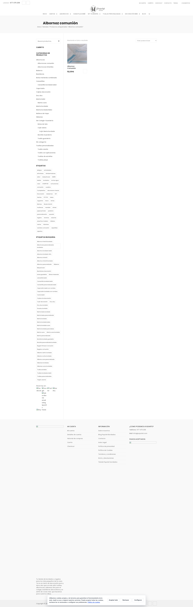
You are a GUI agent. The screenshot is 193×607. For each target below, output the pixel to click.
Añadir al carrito (85, 71)
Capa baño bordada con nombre (47, 291)
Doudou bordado (42, 308)
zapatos (39, 231)
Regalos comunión (43, 349)
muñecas (40, 207)
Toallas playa (43, 160)
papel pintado (41, 211)
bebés (39, 180)
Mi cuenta (142, 3)
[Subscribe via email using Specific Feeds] (44, 410)
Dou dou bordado (42, 305)
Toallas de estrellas (45, 156)
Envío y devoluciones (106, 458)
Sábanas (39, 117)
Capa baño (40, 88)
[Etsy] (38, 410)
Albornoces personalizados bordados (45, 246)
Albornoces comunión (46, 63)
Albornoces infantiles (45, 67)
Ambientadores (50, 173)
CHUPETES (45, 184)
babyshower (46, 177)
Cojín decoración (42, 302)
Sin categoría (41, 142)
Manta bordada (42, 106)
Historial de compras (75, 438)
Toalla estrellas (42, 369)
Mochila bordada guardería (45, 339)
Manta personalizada (43, 336)
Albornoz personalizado (44, 264)
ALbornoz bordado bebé (44, 251)
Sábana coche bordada (44, 356)
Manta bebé (40, 99)
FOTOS (46, 197)
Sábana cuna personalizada (45, 359)
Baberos (39, 71)
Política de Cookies (105, 450)
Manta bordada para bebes (45, 329)
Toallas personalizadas (112, 14)
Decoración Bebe (131, 14)
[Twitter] (49, 391)
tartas (39, 224)
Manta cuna (42, 103)
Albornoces (64, 14)
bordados (46, 180)
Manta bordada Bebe (44, 110)
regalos (39, 218)
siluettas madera (42, 221)
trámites (46, 224)
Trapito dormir (41, 380)
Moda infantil (48, 204)
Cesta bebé (41, 295)
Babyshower (41, 268)
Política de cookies (94, 602)
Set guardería (93, 14)
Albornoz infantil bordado (45, 261)
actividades (47, 170)
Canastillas (40, 81)
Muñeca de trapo (42, 113)
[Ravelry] (55, 391)
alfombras (40, 173)
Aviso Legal (102, 442)
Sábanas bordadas (43, 363)
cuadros (48, 187)
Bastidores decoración (44, 271)
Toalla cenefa (43, 149)
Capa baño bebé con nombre (46, 288)
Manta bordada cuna (43, 325)
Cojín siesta (42, 128)
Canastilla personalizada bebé (46, 285)
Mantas (52, 14)
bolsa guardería (42, 274)
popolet (51, 214)
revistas (46, 218)
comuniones (54, 184)
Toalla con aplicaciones (46, 153)
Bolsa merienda (54, 274)
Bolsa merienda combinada (46, 78)
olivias (54, 207)
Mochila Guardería (45, 135)
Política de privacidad (106, 446)
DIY (56, 194)
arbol (38, 177)
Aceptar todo (113, 600)
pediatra (50, 211)
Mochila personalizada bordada (46, 342)
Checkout (158, 3)
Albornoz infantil (42, 257)
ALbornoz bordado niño (44, 254)
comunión (40, 187)
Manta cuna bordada (53, 332)
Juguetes (40, 201)
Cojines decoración (43, 92)
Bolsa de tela (42, 124)
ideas (51, 197)
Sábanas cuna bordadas (44, 366)
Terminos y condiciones (107, 454)
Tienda (175, 3)
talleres (52, 221)
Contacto (168, 3)
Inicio (45, 14)
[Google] (44, 391)
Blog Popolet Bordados (106, 435)
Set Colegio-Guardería (44, 121)
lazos (47, 201)
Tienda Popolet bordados (107, 462)
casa (38, 184)
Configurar (138, 600)
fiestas (39, 197)
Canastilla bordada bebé (47, 85)
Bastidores (40, 74)
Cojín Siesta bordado (47, 131)
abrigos (39, 170)
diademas (49, 194)
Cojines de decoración (44, 298)
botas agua (55, 180)
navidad (47, 207)
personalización (42, 214)
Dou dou (39, 96)
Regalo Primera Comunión (45, 346)
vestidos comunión (43, 228)
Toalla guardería (44, 138)
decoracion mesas (53, 190)
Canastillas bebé (79, 14)
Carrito (150, 3)
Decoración (40, 194)
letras (52, 201)
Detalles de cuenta (74, 435)
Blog (144, 14)
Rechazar (126, 600)
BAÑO (54, 177)
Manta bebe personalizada (45, 315)
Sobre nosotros (104, 431)
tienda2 (45, 27)
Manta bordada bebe (43, 322)
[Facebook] (38, 391)
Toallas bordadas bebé (44, 373)
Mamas (39, 204)
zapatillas (54, 228)
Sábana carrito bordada (44, 352)
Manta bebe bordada (43, 312)
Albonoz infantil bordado (44, 241)
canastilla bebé (42, 278)
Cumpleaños (41, 190)
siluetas (53, 218)
